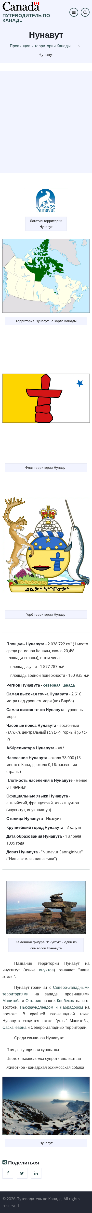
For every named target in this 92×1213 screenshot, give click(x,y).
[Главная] (20, 6)
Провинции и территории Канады (40, 46)
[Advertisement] (46, 121)
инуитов (46, 970)
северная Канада (59, 685)
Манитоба (11, 1000)
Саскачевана (14, 1027)
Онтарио (33, 1000)
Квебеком (66, 1000)
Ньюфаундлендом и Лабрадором (51, 1007)
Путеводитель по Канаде (26, 18)
